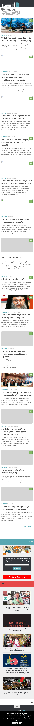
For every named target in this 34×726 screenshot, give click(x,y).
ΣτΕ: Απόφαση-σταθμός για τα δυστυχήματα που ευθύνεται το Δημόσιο (14, 354)
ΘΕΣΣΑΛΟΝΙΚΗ (6, 312)
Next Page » (28, 526)
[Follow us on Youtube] (32, 542)
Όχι (21, 723)
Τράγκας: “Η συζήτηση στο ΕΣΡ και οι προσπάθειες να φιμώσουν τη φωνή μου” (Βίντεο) (17, 608)
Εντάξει (14, 723)
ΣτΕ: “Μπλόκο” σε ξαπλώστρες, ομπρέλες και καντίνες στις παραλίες (15, 142)
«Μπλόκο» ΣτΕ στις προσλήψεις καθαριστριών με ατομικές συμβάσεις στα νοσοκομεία (15, 77)
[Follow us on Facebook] (29, 542)
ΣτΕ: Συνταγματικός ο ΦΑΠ (12, 258)
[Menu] (31, 4)
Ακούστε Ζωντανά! (17, 577)
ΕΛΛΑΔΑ (4, 35)
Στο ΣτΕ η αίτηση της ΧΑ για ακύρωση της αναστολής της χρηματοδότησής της (13, 431)
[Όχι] (32, 718)
